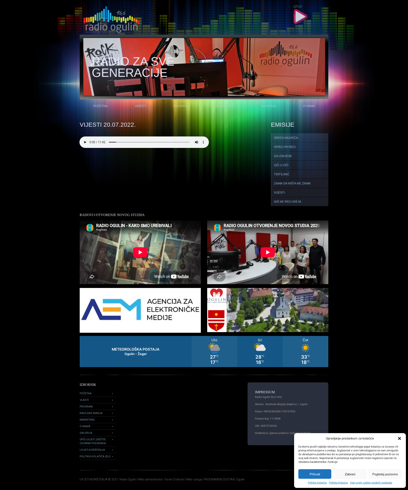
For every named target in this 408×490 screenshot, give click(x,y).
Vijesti (140, 106)
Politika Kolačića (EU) (95, 456)
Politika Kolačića (317, 482)
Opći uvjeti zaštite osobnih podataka (371, 482)
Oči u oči (281, 165)
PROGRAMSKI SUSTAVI (219, 479)
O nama (309, 106)
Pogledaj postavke (385, 474)
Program (180, 106)
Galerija (269, 106)
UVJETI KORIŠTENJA (94, 479)
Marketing (225, 106)
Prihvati (315, 474)
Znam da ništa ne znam (292, 183)
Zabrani (350, 474)
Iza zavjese (283, 156)
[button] (399, 438)
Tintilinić (281, 174)
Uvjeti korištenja (92, 449)
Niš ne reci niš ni (287, 201)
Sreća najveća (286, 137)
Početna (100, 106)
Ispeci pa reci (285, 147)
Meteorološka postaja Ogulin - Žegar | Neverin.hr (204, 351)
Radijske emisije (91, 413)
